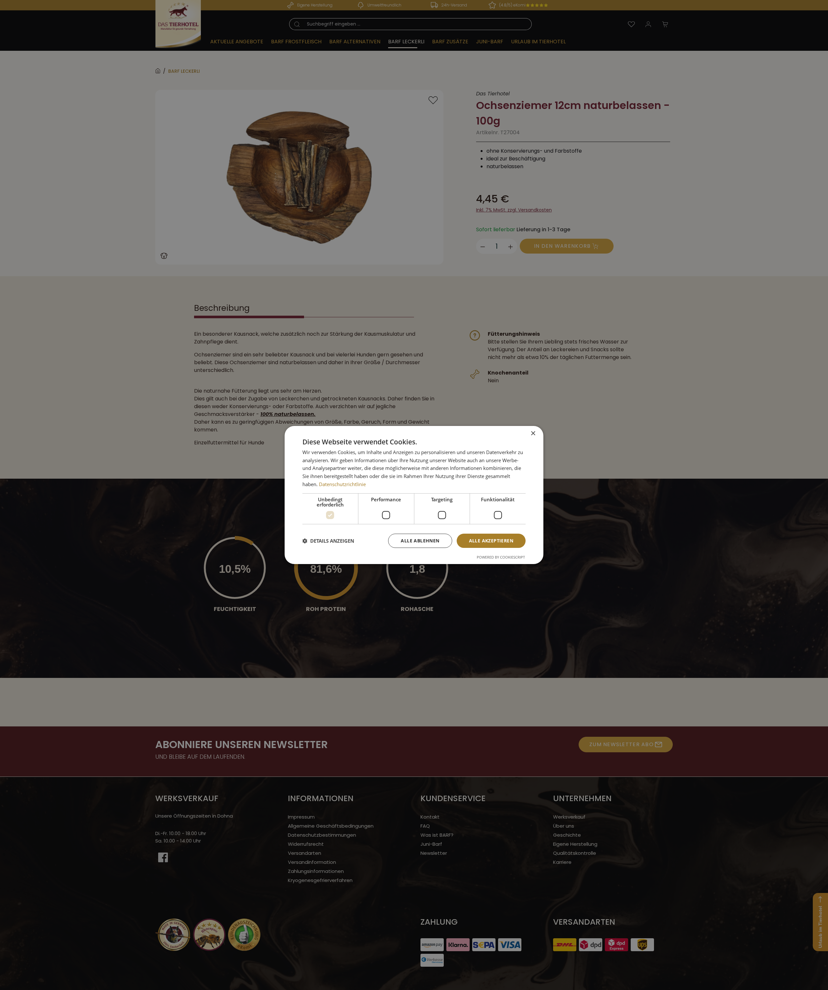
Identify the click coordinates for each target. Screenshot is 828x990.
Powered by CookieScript (501, 557)
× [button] (532, 433)
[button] (328, 540)
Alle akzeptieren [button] (491, 541)
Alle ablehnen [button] (420, 541)
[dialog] (414, 495)
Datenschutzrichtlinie (342, 484)
